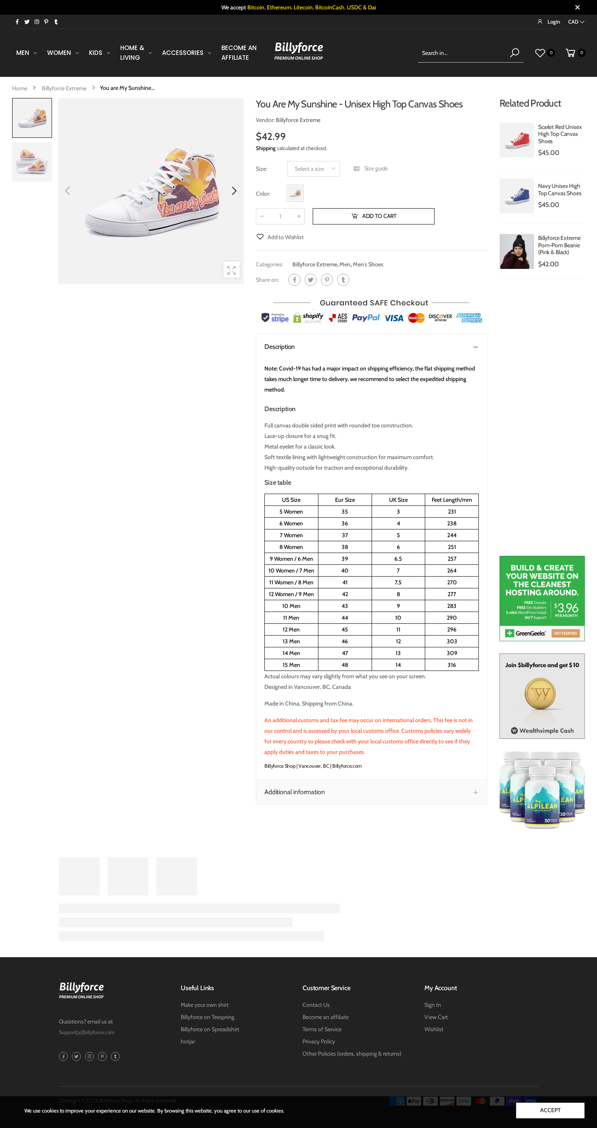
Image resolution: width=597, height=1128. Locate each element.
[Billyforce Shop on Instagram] (36, 21)
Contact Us (316, 1004)
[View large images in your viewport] (231, 269)
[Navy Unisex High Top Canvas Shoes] (517, 196)
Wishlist (433, 1029)
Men (345, 264)
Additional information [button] (294, 792)
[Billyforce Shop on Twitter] (27, 21)
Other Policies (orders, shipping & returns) (352, 1053)
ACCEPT (550, 1110)
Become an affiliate (326, 1017)
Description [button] (279, 347)
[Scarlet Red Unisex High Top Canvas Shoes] (517, 140)
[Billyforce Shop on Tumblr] (56, 21)
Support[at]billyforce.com (87, 1032)
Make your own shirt (205, 1004)
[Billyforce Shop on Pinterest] (46, 21)
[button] (233, 191)
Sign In (432, 1004)
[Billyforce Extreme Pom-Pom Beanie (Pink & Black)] (517, 251)
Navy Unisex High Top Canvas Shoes (560, 189)
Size (261, 168)
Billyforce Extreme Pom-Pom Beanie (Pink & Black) (559, 245)
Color (263, 193)
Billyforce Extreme (314, 264)
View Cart (436, 1017)
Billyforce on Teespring (207, 1017)
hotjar (188, 1041)
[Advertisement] (542, 422)
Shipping (266, 148)
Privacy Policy (319, 1041)
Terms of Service (322, 1029)
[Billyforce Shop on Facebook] (17, 21)
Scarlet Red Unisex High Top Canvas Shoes (560, 134)
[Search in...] (514, 53)
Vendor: (266, 120)
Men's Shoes (368, 264)
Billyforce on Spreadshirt (210, 1029)
